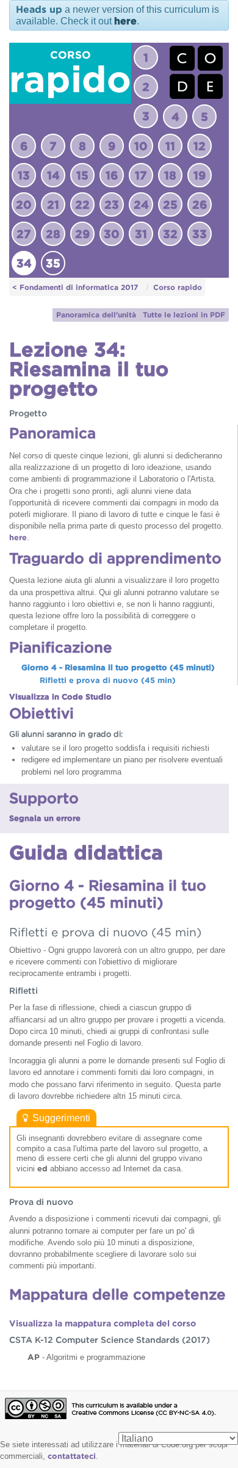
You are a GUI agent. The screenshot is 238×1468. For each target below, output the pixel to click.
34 (24, 263)
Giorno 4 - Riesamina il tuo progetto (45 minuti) (118, 667)
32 (170, 233)
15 (82, 175)
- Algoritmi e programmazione (86, 1357)
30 (112, 233)
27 (23, 233)
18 (170, 175)
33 (199, 233)
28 (53, 233)
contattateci (72, 1456)
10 (141, 146)
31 (141, 233)
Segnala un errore (45, 818)
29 (82, 233)
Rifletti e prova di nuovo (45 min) (108, 680)
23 (111, 204)
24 (141, 204)
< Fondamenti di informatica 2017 (75, 287)
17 (141, 175)
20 (24, 204)
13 (24, 175)
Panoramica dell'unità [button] (96, 314)
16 (112, 175)
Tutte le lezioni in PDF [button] (184, 314)
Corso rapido (177, 287)
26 (199, 204)
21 (53, 204)
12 (199, 146)
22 (82, 204)
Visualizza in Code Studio (60, 696)
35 (53, 263)
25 (170, 204)
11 (170, 146)
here (125, 21)
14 (53, 175)
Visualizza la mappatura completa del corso (102, 1323)
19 (199, 175)
